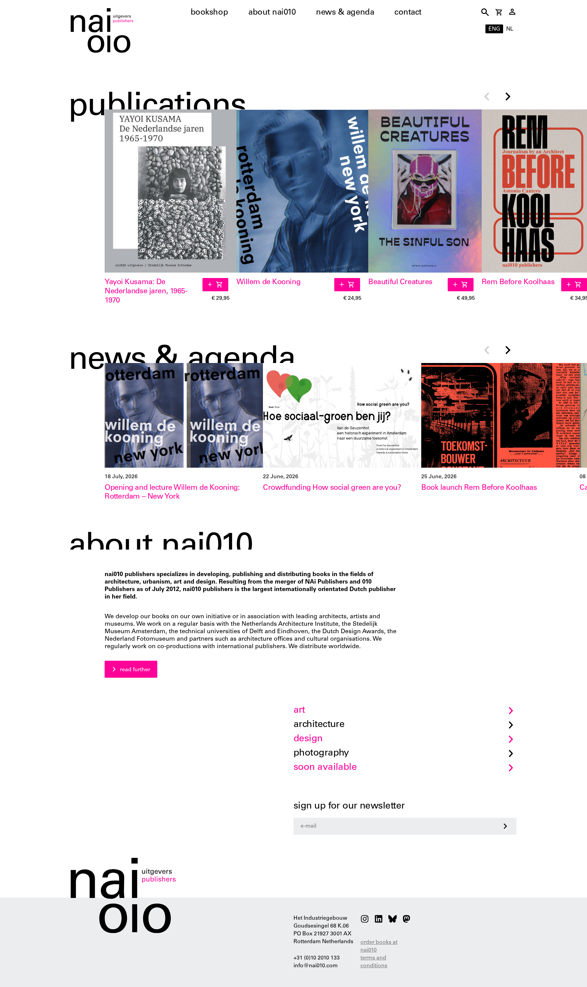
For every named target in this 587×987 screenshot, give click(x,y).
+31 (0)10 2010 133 (317, 958)
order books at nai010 (378, 946)
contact (408, 13)
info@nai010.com (316, 966)
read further (135, 670)
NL (509, 29)
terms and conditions (373, 962)
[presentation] (486, 97)
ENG (494, 29)
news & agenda (345, 13)
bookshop (209, 13)
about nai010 (272, 13)
